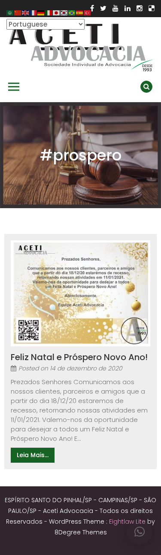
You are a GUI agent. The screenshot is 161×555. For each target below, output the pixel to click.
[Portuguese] (72, 12)
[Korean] (64, 12)
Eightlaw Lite (128, 521)
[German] (41, 12)
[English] (26, 12)
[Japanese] (57, 12)
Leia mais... (33, 455)
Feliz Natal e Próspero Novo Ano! (79, 357)
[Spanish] (80, 12)
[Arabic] (10, 12)
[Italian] (49, 12)
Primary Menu (14, 86)
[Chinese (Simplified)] (18, 12)
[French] (33, 12)
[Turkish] (87, 12)
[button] (139, 532)
